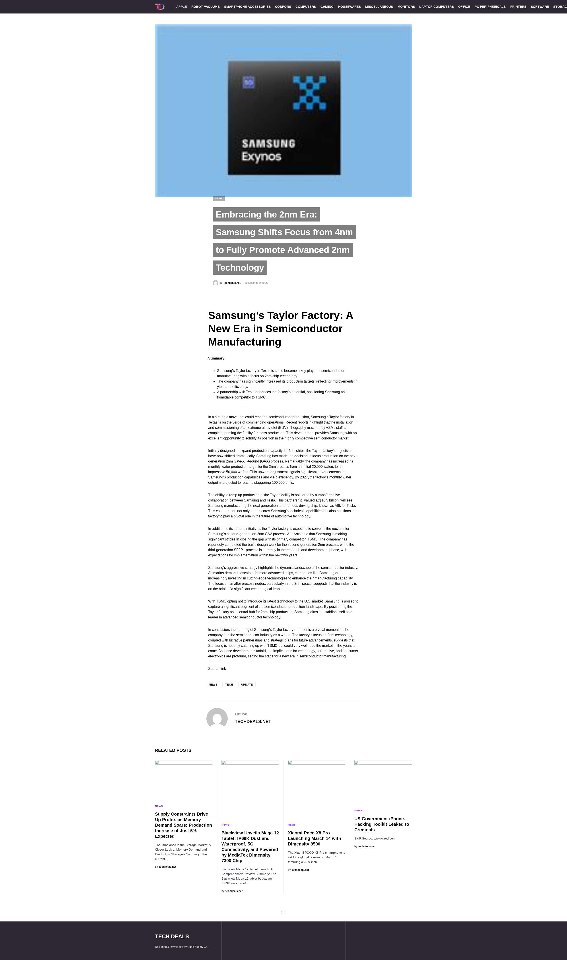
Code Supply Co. (197, 946)
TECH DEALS (172, 936)
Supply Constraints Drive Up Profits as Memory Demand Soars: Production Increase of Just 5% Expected (183, 825)
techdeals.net (253, 721)
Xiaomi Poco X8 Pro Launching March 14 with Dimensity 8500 (314, 838)
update (247, 684)
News (219, 198)
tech (229, 684)
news (213, 684)
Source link (217, 668)
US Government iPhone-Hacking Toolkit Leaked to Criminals (381, 824)
